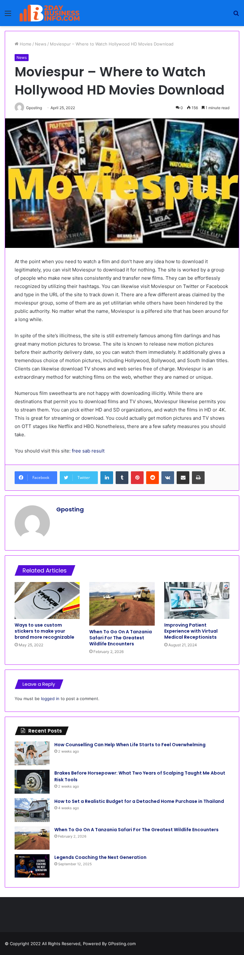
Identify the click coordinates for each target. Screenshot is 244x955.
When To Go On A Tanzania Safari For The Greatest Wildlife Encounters (120, 637)
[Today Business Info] (49, 13)
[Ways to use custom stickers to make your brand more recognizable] (47, 600)
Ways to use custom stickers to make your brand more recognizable (44, 631)
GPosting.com (122, 943)
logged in (50, 698)
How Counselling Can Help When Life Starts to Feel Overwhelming (130, 744)
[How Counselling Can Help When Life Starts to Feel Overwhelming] (32, 753)
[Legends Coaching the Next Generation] (32, 866)
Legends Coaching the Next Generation (100, 857)
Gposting (70, 509)
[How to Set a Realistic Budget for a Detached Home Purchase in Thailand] (32, 810)
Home (24, 43)
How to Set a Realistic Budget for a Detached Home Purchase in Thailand (139, 801)
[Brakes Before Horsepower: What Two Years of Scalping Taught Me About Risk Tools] (32, 782)
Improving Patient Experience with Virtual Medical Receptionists (191, 631)
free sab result (88, 451)
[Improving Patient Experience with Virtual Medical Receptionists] (196, 600)
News (40, 43)
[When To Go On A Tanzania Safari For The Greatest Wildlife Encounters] (121, 604)
